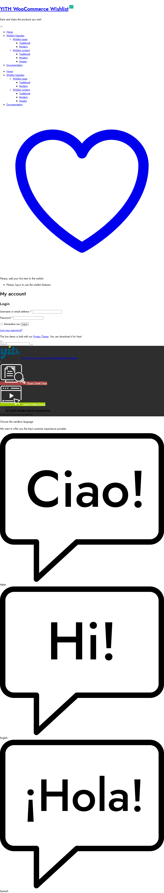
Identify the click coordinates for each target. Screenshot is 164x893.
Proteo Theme (41, 336)
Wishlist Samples (15, 36)
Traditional (24, 43)
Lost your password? (11, 330)
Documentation (14, 65)
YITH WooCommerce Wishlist (34, 9)
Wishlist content (21, 50)
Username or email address (16, 311)
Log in (24, 324)
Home (9, 32)
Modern (23, 47)
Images (23, 61)
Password (6, 318)
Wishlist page (20, 39)
